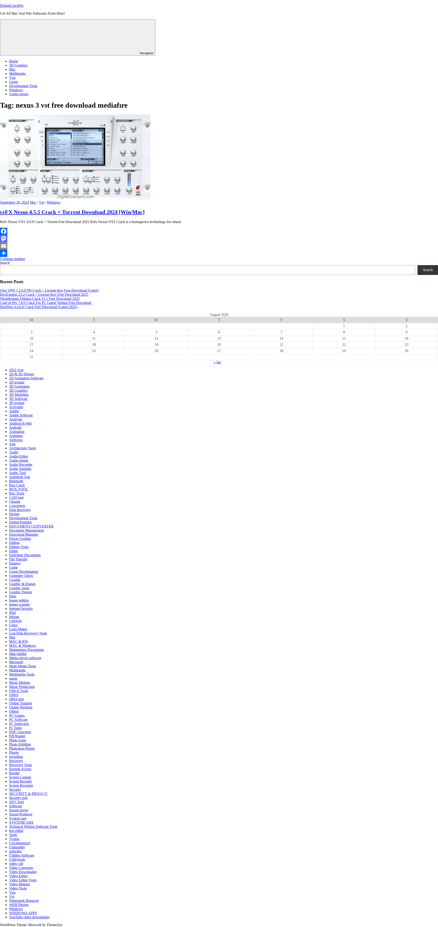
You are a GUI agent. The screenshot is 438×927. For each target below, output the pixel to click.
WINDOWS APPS (23, 913)
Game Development (23, 571)
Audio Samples (20, 469)
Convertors (17, 506)
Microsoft (16, 662)
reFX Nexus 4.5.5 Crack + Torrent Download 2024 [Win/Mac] (72, 212)
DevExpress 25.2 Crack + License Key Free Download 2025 (44, 294)
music (13, 678)
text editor (16, 831)
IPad (12, 613)
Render (14, 773)
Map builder (18, 654)
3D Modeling (19, 395)
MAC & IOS (18, 641)
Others (14, 711)
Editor (13, 551)
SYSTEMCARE (21, 822)
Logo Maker (18, 629)
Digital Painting (20, 522)
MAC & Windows (22, 645)
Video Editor (18, 876)
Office (13, 695)
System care (17, 818)
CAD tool (16, 497)
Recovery (16, 761)
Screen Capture (20, 777)
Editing (14, 543)
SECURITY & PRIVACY (28, 794)
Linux (13, 625)
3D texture (16, 403)
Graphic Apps (19, 588)
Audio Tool (17, 473)
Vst (41, 202)
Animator (16, 436)
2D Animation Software (26, 378)
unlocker (15, 851)
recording (16, 757)
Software (15, 806)
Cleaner (14, 501)
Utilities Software (21, 855)
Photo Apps (17, 740)
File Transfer (18, 559)
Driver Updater (20, 539)
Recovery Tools (20, 765)
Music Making (19, 683)
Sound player (18, 810)
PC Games (17, 715)
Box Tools (16, 493)
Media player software (25, 658)
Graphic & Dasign (22, 584)
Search (5, 263)
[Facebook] (219, 231)
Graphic (15, 580)
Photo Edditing (20, 744)
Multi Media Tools (22, 666)
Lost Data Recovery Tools (28, 633)
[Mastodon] (219, 238)
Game (13, 82)
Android (15, 427)
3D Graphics (18, 65)
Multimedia (17, 73)
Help (12, 596)
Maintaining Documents (26, 650)
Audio (13, 452)
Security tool (18, 798)
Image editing (19, 600)
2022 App (16, 370)
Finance (15, 563)
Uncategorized (19, 843)
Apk (12, 444)
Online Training (20, 703)
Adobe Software (21, 415)
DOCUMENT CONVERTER (31, 526)
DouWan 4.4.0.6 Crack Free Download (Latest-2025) (38, 307)
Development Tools (23, 86)
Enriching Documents (25, 555)
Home (13, 61)
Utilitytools (17, 859)
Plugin (13, 752)
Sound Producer (20, 814)
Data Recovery (20, 510)
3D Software (18, 399)
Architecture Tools (22, 448)
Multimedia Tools (21, 674)
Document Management (26, 530)
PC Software (18, 720)
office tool (16, 699)
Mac (12, 69)
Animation (16, 432)
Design (14, 514)
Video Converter (21, 868)
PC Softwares (19, 724)
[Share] (219, 253)
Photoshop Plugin (22, 748)
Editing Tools (19, 547)
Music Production (22, 687)
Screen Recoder (20, 781)
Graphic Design (20, 592)
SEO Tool (16, 802)
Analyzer (15, 419)
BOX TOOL (18, 489)
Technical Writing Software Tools (33, 826)
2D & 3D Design (21, 374)
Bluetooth (16, 481)
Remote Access (20, 769)
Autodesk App (19, 477)
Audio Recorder (20, 464)
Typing (14, 839)
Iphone (14, 617)
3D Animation (19, 386)
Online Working (20, 707)
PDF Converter (20, 732)
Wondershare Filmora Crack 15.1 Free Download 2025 (40, 299)
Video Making (19, 884)
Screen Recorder (21, 785)
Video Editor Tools (22, 880)
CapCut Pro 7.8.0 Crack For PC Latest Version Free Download (45, 303)
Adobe (14, 411)
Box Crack (17, 485)
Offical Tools (18, 691)
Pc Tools (15, 728)
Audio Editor (18, 456)
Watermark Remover (24, 901)
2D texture (16, 382)
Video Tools (18, 888)
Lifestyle (15, 621)
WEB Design (19, 905)
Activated (16, 407)
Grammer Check (21, 576)
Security (15, 789)
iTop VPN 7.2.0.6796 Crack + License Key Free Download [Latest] (49, 290)
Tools (13, 835)
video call (16, 864)
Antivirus (16, 440)
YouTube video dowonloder (29, 917)
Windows (16, 90)
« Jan (217, 362)
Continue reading (12, 259)
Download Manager (23, 534)
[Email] (219, 246)
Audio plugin (18, 94)
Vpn (12, 78)
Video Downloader (23, 872)
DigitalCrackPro (11, 6)
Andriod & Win (20, 423)
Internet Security (21, 608)
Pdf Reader (17, 736)
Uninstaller (17, 847)
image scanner (19, 604)
